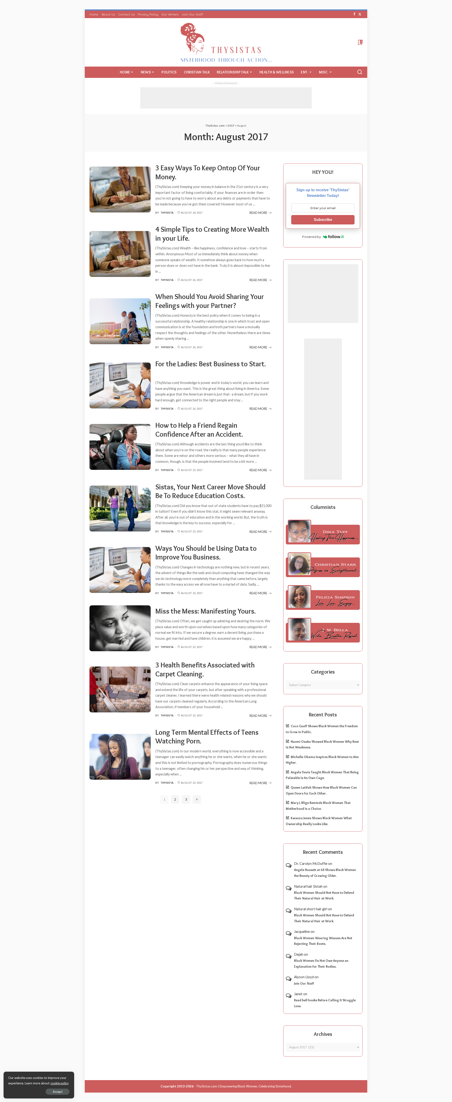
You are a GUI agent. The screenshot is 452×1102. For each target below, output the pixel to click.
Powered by (311, 237)
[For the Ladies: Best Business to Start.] (120, 385)
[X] (360, 14)
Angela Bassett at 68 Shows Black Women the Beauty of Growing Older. (325, 873)
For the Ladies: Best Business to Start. (210, 363)
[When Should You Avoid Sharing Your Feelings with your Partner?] (120, 321)
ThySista (167, 212)
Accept (57, 1092)
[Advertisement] (226, 97)
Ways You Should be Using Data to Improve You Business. (206, 553)
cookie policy (60, 1083)
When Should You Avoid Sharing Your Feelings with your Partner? (209, 301)
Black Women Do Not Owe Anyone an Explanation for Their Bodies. (321, 963)
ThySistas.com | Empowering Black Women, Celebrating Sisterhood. (244, 1086)
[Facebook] (354, 14)
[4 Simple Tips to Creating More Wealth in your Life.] (120, 254)
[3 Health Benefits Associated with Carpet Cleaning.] (120, 689)
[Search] (360, 72)
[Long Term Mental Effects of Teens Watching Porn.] (120, 757)
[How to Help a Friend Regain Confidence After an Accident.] (120, 447)
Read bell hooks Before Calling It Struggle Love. (325, 1003)
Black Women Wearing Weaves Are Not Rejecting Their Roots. (323, 941)
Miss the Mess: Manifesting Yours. (205, 611)
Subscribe (323, 220)
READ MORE (258, 213)
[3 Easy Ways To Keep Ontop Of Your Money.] (120, 189)
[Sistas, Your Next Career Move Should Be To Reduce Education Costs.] (120, 508)
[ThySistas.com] (226, 42)
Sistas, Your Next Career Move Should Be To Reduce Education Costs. (210, 491)
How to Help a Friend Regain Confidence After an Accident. (199, 430)
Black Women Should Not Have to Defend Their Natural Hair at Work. (324, 895)
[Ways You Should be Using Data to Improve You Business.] (120, 570)
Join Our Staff (304, 983)
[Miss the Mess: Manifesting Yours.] (120, 628)
